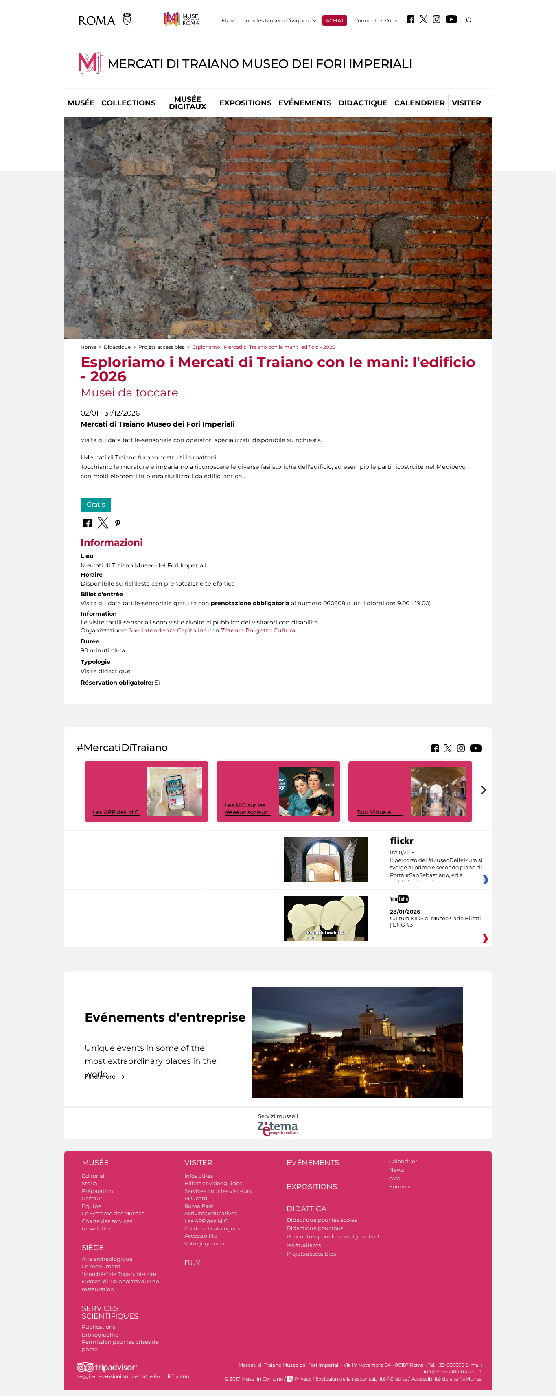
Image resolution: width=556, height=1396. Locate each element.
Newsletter (96, 1228)
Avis (394, 1178)
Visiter (466, 102)
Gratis (96, 504)
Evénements (304, 102)
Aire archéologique (107, 1259)
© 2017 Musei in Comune (254, 1379)
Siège (93, 1248)
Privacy (302, 1379)
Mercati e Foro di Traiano (159, 1376)
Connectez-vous (375, 20)
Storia (89, 1183)
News (396, 1169)
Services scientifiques (110, 1312)
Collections (128, 102)
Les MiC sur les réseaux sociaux (246, 808)
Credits (398, 1379)
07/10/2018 (436, 868)
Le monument (101, 1266)
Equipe (91, 1206)
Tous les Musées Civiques (276, 20)
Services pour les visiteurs (218, 1191)
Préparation (97, 1191)
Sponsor (400, 1186)
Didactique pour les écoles (322, 1220)
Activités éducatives (210, 1213)
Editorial (93, 1176)
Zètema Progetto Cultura (258, 630)
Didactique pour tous (315, 1228)
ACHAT (335, 20)
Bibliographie (100, 1334)
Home (88, 347)
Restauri (93, 1198)
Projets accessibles (161, 347)
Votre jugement (205, 1243)
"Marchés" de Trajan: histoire (119, 1274)
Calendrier (419, 102)
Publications (98, 1327)
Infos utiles (198, 1176)
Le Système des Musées (113, 1213)
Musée (81, 102)
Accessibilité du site (434, 1379)
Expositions (245, 102)
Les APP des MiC (115, 812)
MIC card (196, 1198)
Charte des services (107, 1221)
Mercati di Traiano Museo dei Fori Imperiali (259, 63)
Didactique (362, 102)
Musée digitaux (187, 103)
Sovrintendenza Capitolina (168, 630)
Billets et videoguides (213, 1183)
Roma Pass (198, 1206)
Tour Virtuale (374, 812)
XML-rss (472, 1379)
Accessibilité (200, 1235)
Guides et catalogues (212, 1228)
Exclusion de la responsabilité (350, 1379)
